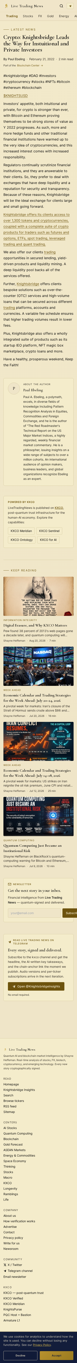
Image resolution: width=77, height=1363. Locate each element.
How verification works (19, 1221)
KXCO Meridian (21, 531)
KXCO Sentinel (49, 531)
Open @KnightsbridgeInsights (38, 986)
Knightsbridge (28, 284)
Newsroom (10, 1248)
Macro (7, 1177)
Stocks (28, 16)
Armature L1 (11, 1320)
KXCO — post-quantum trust (23, 1293)
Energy (64, 16)
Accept (56, 1355)
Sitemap (9, 1112)
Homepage (11, 1084)
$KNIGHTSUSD (15, 95)
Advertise (10, 1226)
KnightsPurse (12, 1309)
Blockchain (11, 1139)
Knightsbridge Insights (19, 1090)
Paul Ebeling (33, 390)
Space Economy (14, 1161)
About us (9, 1215)
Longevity (10, 1188)
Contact (9, 1232)
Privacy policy (13, 1237)
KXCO (59, 508)
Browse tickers (13, 1101)
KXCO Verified (13, 1298)
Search (8, 1095)
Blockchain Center (23, 65)
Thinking (9, 1166)
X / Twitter (15, 1265)
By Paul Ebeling (14, 59)
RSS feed (9, 1106)
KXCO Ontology (22, 540)
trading (50, 252)
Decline (20, 1355)
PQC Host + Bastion (17, 1315)
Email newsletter (14, 1276)
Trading (12, 16)
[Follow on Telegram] (70, 6)
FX (40, 16)
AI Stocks (10, 1128)
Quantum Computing (18, 1133)
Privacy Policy (42, 1344)
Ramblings (10, 1194)
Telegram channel (20, 1271)
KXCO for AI (48, 540)
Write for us (11, 1243)
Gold (50, 16)
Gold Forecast (13, 1144)
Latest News (23, 29)
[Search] (61, 6)
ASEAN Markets (14, 1150)
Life (6, 1199)
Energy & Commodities (19, 1155)
